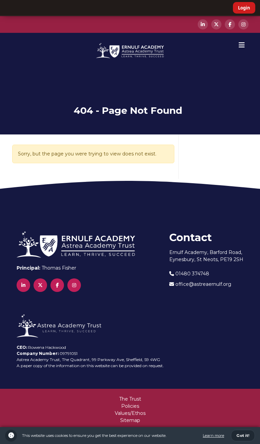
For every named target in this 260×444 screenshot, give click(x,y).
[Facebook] (230, 24)
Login (244, 8)
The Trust (130, 399)
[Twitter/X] (216, 24)
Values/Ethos (130, 413)
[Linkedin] (203, 24)
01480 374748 (191, 274)
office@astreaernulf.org (202, 284)
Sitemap (130, 420)
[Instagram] (243, 24)
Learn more (213, 435)
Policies (130, 406)
